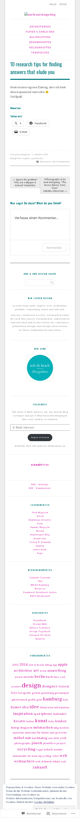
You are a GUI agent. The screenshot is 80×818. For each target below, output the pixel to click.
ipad (37, 714)
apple (63, 664)
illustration (47, 707)
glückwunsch (19, 699)
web (63, 755)
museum (18, 732)
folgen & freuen (40, 437)
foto (14, 693)
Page (40, 553)
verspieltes (40, 52)
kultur (30, 721)
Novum (40, 531)
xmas (56, 761)
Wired (40, 516)
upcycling (44, 755)
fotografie (24, 692)
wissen (46, 761)
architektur (23, 670)
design (31, 685)
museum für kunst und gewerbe (46, 732)
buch (49, 677)
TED (40, 581)
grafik (32, 699)
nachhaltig (40, 738)
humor (16, 707)
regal (40, 749)
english (52, 4)
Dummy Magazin (40, 527)
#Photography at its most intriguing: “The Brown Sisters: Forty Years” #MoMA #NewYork (55, 185)
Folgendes (40, 404)
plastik (37, 743)
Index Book (40, 549)
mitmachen (43, 727)
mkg (56, 727)
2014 (23, 664)
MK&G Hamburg (40, 585)
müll (28, 738)
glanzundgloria (22, 154)
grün (39, 699)
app (55, 664)
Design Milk (40, 624)
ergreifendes (40, 26)
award (19, 677)
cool (62, 677)
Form (40, 523)
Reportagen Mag (40, 534)
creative (16, 686)
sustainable (20, 756)
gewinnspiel (62, 692)
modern (64, 727)
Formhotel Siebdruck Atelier (40, 592)
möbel (19, 738)
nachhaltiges (40, 37)
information (61, 707)
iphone (47, 714)
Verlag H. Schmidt (40, 542)
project (61, 743)
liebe (51, 721)
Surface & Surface (40, 627)
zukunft (40, 767)
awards (28, 677)
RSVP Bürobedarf (40, 596)
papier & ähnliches (40, 31)
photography (23, 743)
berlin (40, 676)
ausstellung (56, 670)
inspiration (23, 713)
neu (50, 738)
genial (36, 692)
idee (34, 707)
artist (43, 670)
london (60, 721)
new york (60, 738)
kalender (60, 714)
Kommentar (54, 247)
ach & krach (36, 664)
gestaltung (47, 692)
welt (38, 761)
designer (50, 686)
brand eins (40, 538)
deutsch (63, 4)
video (55, 756)
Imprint (40, 546)
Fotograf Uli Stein (40, 635)
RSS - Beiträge (40, 484)
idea (25, 707)
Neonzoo (40, 588)
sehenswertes (40, 42)
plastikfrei (49, 743)
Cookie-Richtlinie (44, 801)
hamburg (52, 699)
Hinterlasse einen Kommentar (55, 161)
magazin (26, 727)
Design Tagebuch (40, 631)
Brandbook (40, 620)
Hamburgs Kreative (40, 520)
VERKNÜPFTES (40, 464)
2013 (15, 665)
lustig (15, 727)
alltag (48, 664)
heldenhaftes (40, 47)
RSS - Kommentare (40, 488)
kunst (41, 720)
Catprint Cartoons (40, 577)
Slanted (40, 638)
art (36, 670)
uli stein (33, 756)
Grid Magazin (40, 512)
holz (66, 699)
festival (63, 686)
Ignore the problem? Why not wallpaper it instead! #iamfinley (25, 182)
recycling (26, 749)
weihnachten (24, 761)
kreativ (20, 721)
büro (56, 677)
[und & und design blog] (40, 14)
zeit (63, 761)
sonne (58, 749)
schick (48, 749)
